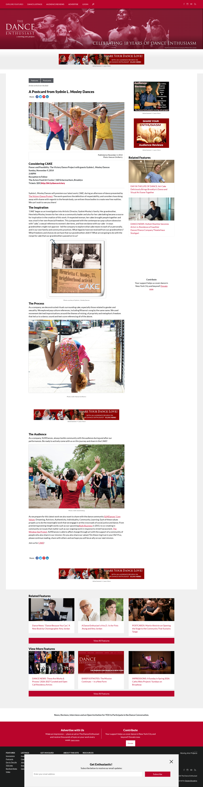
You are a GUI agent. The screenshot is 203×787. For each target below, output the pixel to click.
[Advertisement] (151, 258)
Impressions (10, 756)
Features (34, 80)
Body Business (85, 525)
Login (85, 4)
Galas (23, 769)
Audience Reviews (55, 4)
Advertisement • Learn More (102, 66)
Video (8, 772)
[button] (92, 4)
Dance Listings (34, 4)
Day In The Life (11, 762)
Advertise (73, 4)
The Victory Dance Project (41, 196)
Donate (130, 743)
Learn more (75, 740)
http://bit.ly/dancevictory (53, 183)
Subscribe (157, 774)
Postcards (47, 80)
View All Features (101, 640)
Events (23, 756)
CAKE (41, 543)
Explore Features (14, 4)
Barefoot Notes (11, 769)
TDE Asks (9, 766)
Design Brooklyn (191, 781)
